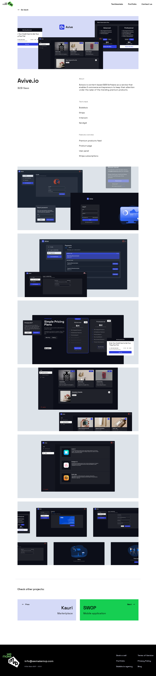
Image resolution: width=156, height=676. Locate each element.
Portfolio (132, 4)
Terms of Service (145, 655)
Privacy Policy (144, 661)
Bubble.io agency (124, 666)
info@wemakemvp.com (39, 661)
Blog (140, 666)
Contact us (147, 4)
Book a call (121, 655)
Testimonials (117, 4)
